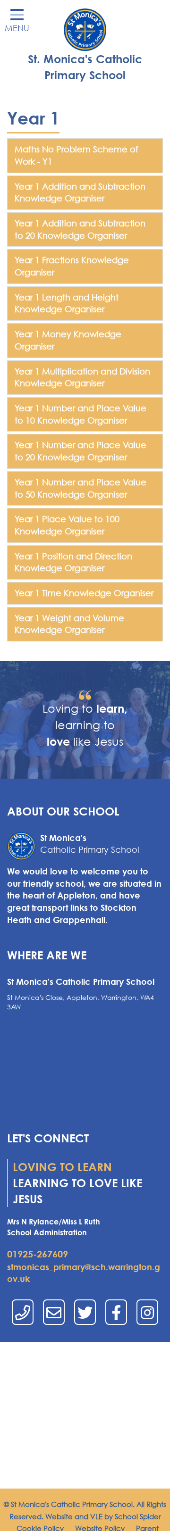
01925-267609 (37, 1253)
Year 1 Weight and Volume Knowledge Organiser (69, 624)
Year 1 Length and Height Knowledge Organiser (67, 303)
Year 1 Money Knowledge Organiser (68, 340)
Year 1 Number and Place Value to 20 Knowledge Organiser (80, 451)
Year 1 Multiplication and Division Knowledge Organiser (82, 377)
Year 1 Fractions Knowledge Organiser (72, 266)
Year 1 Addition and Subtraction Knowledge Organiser (80, 192)
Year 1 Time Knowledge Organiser (84, 593)
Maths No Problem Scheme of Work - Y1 (76, 155)
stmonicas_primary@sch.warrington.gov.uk (83, 1273)
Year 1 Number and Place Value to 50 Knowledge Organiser (80, 488)
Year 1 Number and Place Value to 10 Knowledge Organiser (80, 414)
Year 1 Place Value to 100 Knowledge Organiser (67, 525)
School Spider (138, 1516)
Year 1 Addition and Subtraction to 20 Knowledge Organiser (80, 229)
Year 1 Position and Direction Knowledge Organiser (73, 562)
